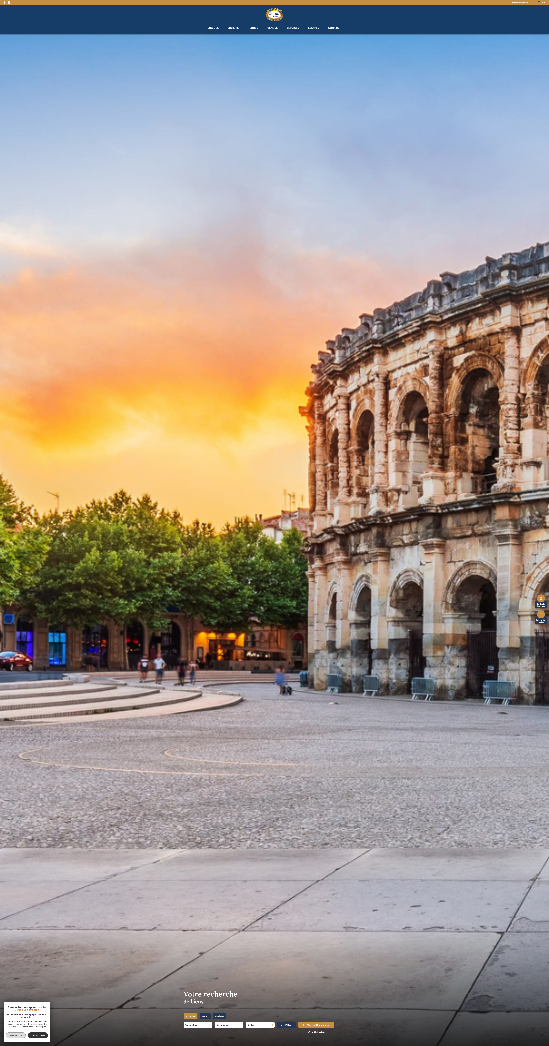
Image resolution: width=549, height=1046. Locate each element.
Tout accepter (37, 1035)
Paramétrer (16, 1035)
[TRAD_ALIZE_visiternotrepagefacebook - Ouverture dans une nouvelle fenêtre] (4, 2)
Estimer (219, 1016)
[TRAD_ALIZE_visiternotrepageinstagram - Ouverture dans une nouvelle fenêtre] (9, 2)
